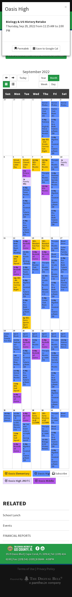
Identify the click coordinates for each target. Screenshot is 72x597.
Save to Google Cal (47, 48)
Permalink (23, 48)
